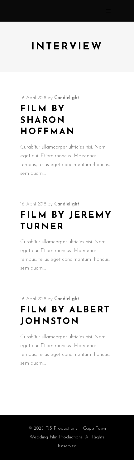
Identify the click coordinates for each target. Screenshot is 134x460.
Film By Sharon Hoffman (47, 120)
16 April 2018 (33, 98)
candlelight (66, 98)
